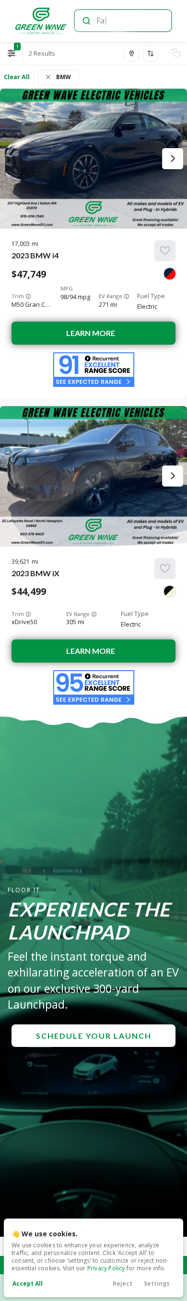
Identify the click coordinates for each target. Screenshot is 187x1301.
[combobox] (122, 20)
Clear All (17, 76)
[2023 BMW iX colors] (169, 591)
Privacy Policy (106, 1268)
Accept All (27, 1283)
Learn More (90, 332)
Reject (122, 1283)
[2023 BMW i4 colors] (169, 273)
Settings (157, 1283)
